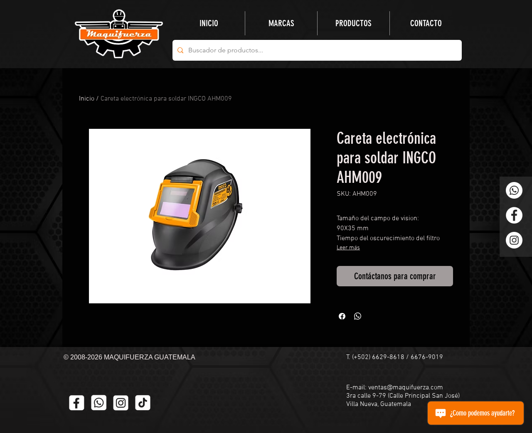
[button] (353, 23)
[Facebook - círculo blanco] (514, 215)
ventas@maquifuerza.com (405, 388)
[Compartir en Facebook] (342, 316)
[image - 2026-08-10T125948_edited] (121, 403)
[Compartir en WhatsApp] (358, 316)
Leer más (348, 247)
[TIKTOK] (143, 403)
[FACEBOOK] (77, 403)
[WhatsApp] (514, 190)
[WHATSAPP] (99, 403)
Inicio (86, 99)
